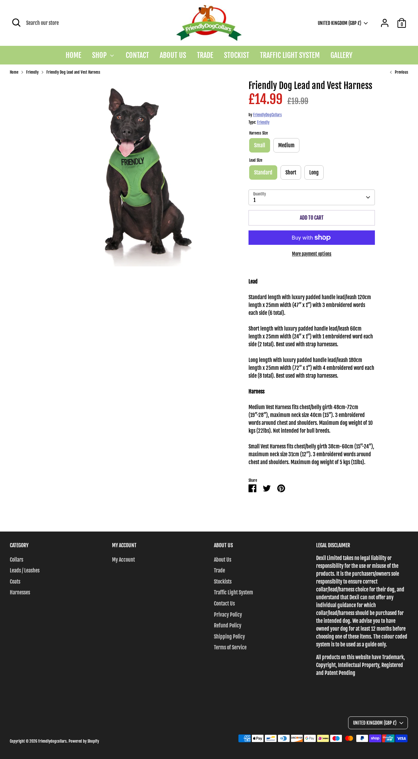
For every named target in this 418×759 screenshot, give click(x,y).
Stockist (236, 55)
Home (73, 55)
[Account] (384, 22)
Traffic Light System (290, 55)
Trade (205, 55)
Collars (16, 559)
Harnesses (20, 592)
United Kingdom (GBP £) (339, 23)
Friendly (32, 72)
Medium (286, 145)
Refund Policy (227, 625)
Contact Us (224, 603)
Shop (100, 55)
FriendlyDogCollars (267, 114)
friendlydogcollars (52, 741)
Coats (15, 581)
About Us (173, 55)
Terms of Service (230, 647)
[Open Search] (16, 22)
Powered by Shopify (84, 741)
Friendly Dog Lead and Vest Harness (73, 72)
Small (259, 145)
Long (314, 172)
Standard (263, 172)
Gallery (341, 55)
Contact (137, 55)
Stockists (223, 581)
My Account (123, 559)
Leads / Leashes (25, 570)
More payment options (311, 254)
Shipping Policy (229, 636)
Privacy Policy (228, 614)
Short (290, 172)
